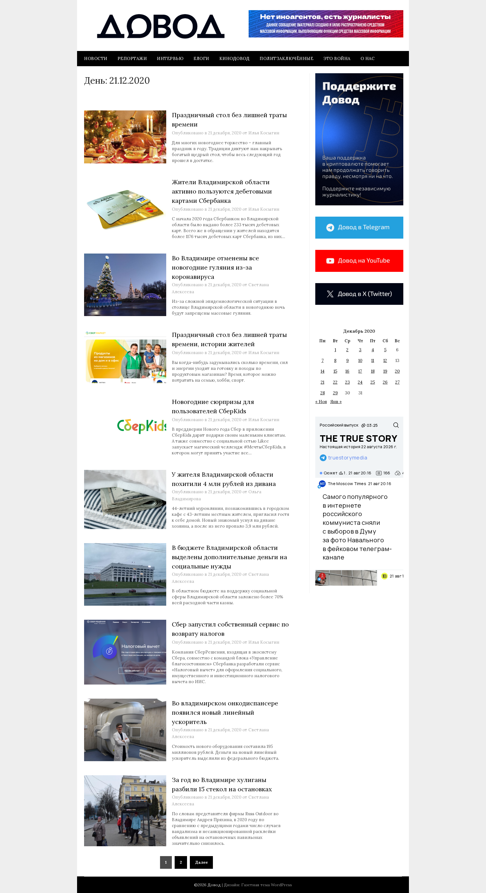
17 (360, 371)
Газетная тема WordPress (266, 884)
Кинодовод (234, 58)
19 (385, 371)
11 (372, 360)
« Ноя (321, 401)
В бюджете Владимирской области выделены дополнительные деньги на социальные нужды (229, 557)
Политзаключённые (286, 58)
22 (335, 382)
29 (335, 393)
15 (335, 371)
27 (397, 382)
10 (360, 360)
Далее (201, 862)
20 (397, 371)
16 (347, 371)
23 (347, 382)
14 (323, 371)
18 (373, 371)
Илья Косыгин (263, 132)
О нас (368, 58)
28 (322, 393)
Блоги (201, 58)
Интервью (170, 58)
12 (385, 360)
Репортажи (132, 58)
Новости (95, 58)
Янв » (336, 401)
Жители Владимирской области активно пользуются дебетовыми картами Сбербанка (222, 191)
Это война (336, 58)
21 (322, 382)
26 (385, 382)
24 (360, 382)
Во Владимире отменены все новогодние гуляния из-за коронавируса (215, 267)
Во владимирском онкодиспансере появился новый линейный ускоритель (225, 712)
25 (372, 382)
